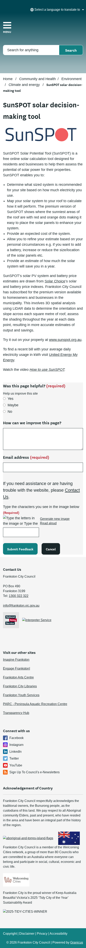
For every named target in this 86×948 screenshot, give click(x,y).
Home (8, 79)
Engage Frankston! (16, 668)
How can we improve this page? (32, 422)
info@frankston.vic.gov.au (21, 605)
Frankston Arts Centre (18, 677)
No (10, 412)
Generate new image (55, 518)
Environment (71, 79)
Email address (26, 457)
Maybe (13, 405)
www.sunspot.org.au (65, 340)
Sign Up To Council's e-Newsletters (34, 772)
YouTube (15, 765)
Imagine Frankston (16, 659)
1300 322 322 (18, 596)
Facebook (16, 738)
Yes (10, 399)
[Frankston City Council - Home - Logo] (43, 27)
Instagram (16, 744)
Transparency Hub (16, 713)
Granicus (76, 942)
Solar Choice (55, 281)
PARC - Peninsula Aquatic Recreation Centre (35, 704)
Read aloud (48, 523)
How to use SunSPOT (47, 370)
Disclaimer (26, 933)
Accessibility (58, 933)
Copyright (10, 933)
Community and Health (37, 79)
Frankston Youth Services (21, 695)
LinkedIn (15, 751)
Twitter (14, 758)
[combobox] (56, 9)
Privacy (42, 933)
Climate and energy (25, 85)
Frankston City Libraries (20, 686)
